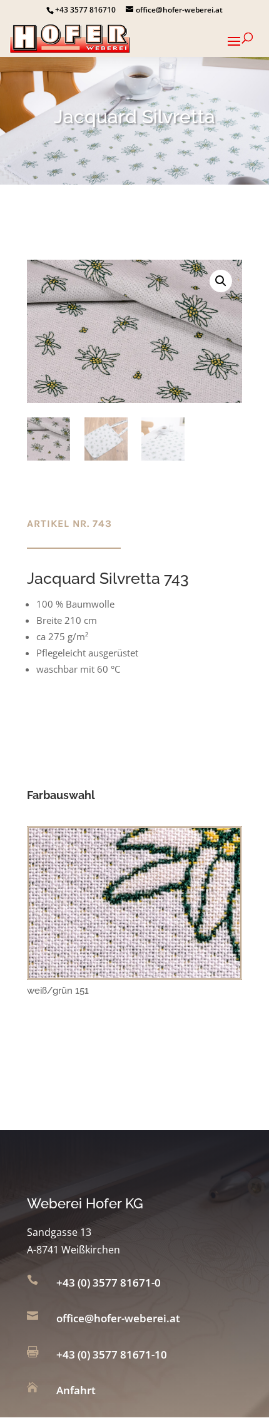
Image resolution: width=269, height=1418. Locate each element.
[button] (221, 281)
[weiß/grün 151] (134, 974)
